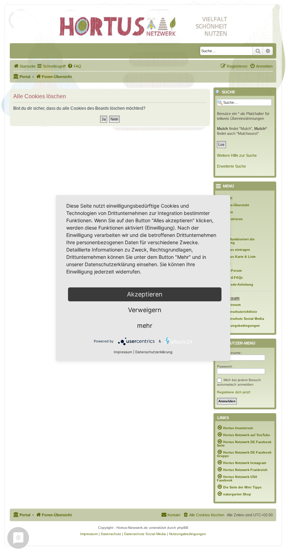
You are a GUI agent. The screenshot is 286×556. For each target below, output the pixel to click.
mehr (144, 325)
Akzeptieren (145, 294)
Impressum (123, 352)
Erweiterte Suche (231, 166)
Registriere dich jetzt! (233, 392)
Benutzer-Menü (238, 343)
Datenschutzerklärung (153, 352)
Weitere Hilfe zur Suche (237, 155)
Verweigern (144, 310)
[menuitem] (24, 66)
